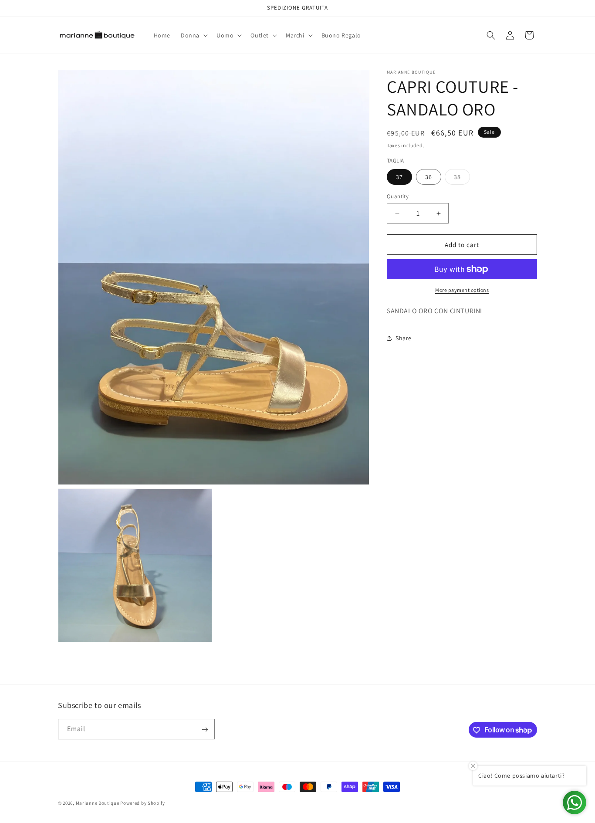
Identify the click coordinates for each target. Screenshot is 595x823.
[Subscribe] (204, 729)
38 (462, 179)
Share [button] (404, 338)
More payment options (462, 290)
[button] (193, 35)
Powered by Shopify (142, 803)
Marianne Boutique (98, 803)
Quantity (398, 196)
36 (428, 177)
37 (399, 177)
